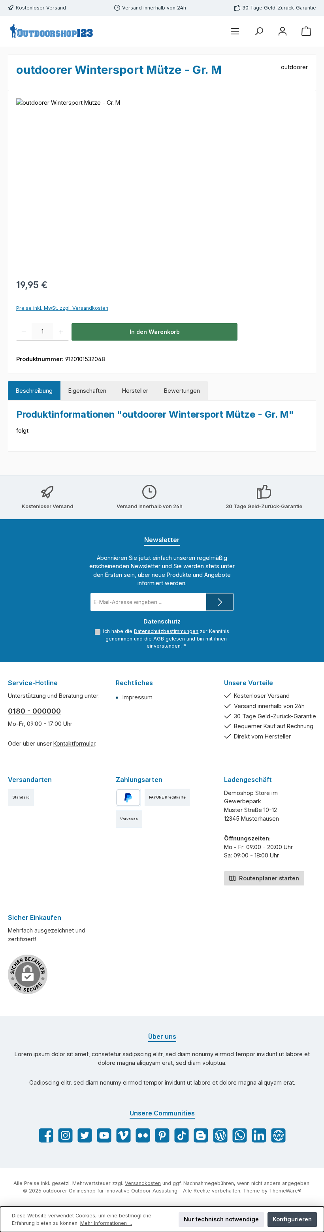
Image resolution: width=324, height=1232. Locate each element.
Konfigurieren (292, 1219)
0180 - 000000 (34, 711)
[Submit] (220, 602)
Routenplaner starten (268, 878)
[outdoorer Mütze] (161, 183)
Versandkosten (143, 1183)
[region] (162, 183)
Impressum (137, 697)
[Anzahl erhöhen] (61, 332)
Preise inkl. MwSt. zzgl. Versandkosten (62, 308)
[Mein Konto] (282, 31)
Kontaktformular (74, 743)
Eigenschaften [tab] (87, 390)
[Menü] (235, 31)
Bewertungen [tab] (182, 390)
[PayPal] (128, 797)
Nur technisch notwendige (221, 1219)
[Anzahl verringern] (24, 332)
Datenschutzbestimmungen (166, 631)
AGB (158, 639)
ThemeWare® (285, 1191)
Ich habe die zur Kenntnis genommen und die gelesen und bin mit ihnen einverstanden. (166, 638)
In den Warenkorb (155, 331)
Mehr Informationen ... (106, 1223)
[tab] (34, 390)
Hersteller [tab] (135, 390)
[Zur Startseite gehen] (51, 31)
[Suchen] (259, 31)
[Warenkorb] (306, 31)
